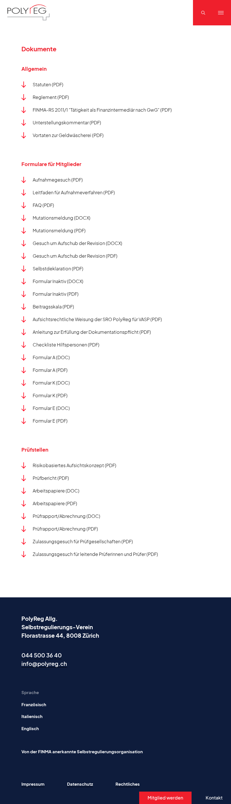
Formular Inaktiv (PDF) (56, 294)
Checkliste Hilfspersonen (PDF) (66, 345)
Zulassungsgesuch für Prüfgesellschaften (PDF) (83, 541)
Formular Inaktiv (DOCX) (58, 281)
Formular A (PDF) (50, 370)
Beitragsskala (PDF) (53, 307)
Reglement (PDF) (51, 97)
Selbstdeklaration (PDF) (58, 268)
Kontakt (214, 798)
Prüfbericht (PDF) (51, 478)
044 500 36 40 (41, 655)
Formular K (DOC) (51, 383)
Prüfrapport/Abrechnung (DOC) (66, 516)
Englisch (30, 728)
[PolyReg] (28, 13)
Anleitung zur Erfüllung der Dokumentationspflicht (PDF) (92, 332)
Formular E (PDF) (50, 421)
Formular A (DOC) (51, 357)
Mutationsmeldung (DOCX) (61, 218)
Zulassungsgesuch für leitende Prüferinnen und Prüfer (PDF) (95, 554)
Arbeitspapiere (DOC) (56, 491)
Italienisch (32, 716)
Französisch (33, 704)
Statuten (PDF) (48, 84)
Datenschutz (80, 784)
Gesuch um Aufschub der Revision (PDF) (75, 256)
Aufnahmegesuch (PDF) (58, 180)
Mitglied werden (165, 798)
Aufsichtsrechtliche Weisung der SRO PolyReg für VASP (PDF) (97, 319)
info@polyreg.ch (44, 663)
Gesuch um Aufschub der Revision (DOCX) (77, 243)
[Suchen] (204, 13)
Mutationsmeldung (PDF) (59, 230)
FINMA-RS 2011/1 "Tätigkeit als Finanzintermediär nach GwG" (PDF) (102, 110)
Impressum (33, 784)
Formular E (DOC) (51, 408)
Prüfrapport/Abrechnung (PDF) (65, 529)
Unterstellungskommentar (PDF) (67, 122)
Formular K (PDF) (50, 395)
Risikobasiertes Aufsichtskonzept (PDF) (74, 465)
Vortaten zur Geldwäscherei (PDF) (68, 135)
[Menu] (221, 12)
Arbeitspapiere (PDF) (55, 503)
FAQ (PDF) (43, 205)
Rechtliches (127, 784)
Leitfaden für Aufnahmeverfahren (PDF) (74, 192)
